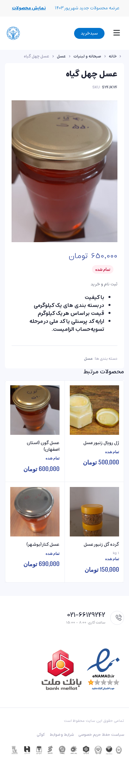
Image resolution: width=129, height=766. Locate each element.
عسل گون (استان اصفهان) (43, 446)
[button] (115, 33)
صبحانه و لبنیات (87, 56)
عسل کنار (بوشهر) (43, 544)
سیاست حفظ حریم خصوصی (101, 735)
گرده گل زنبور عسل (101, 544)
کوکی (41, 735)
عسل (61, 56)
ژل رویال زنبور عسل (101, 443)
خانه (112, 56)
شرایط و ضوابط (62, 735)
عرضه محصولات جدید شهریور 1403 (87, 8)
